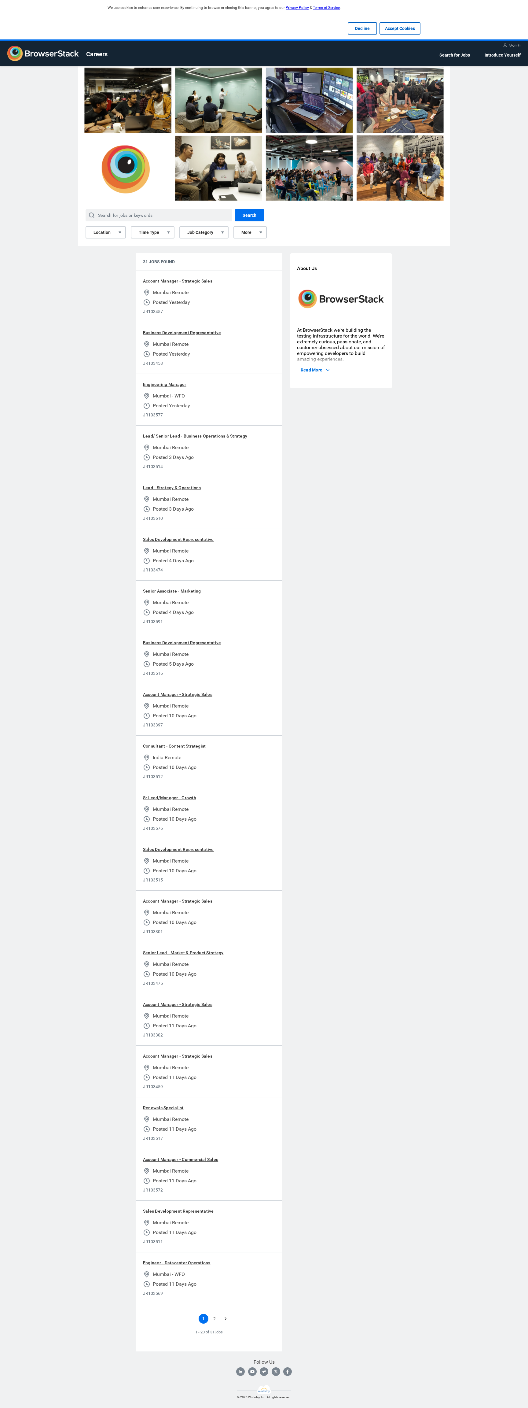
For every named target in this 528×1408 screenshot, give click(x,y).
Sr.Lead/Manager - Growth (169, 797)
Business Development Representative (182, 332)
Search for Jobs (454, 55)
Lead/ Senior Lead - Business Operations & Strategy (195, 436)
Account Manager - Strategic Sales (177, 281)
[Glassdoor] (264, 1371)
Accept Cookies (400, 28)
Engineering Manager (164, 384)
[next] (225, 1319)
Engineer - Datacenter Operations (177, 1262)
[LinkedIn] (240, 1371)
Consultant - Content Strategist (174, 746)
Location (102, 232)
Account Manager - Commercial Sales (180, 1159)
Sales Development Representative (178, 539)
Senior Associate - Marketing (172, 591)
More (246, 232)
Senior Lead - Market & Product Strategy (183, 952)
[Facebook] (287, 1371)
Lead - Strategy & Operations (172, 487)
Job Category (200, 232)
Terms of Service (326, 8)
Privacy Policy (297, 8)
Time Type (149, 232)
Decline (362, 28)
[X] (276, 1371)
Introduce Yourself (503, 55)
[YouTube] (252, 1371)
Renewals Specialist (163, 1107)
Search (249, 215)
